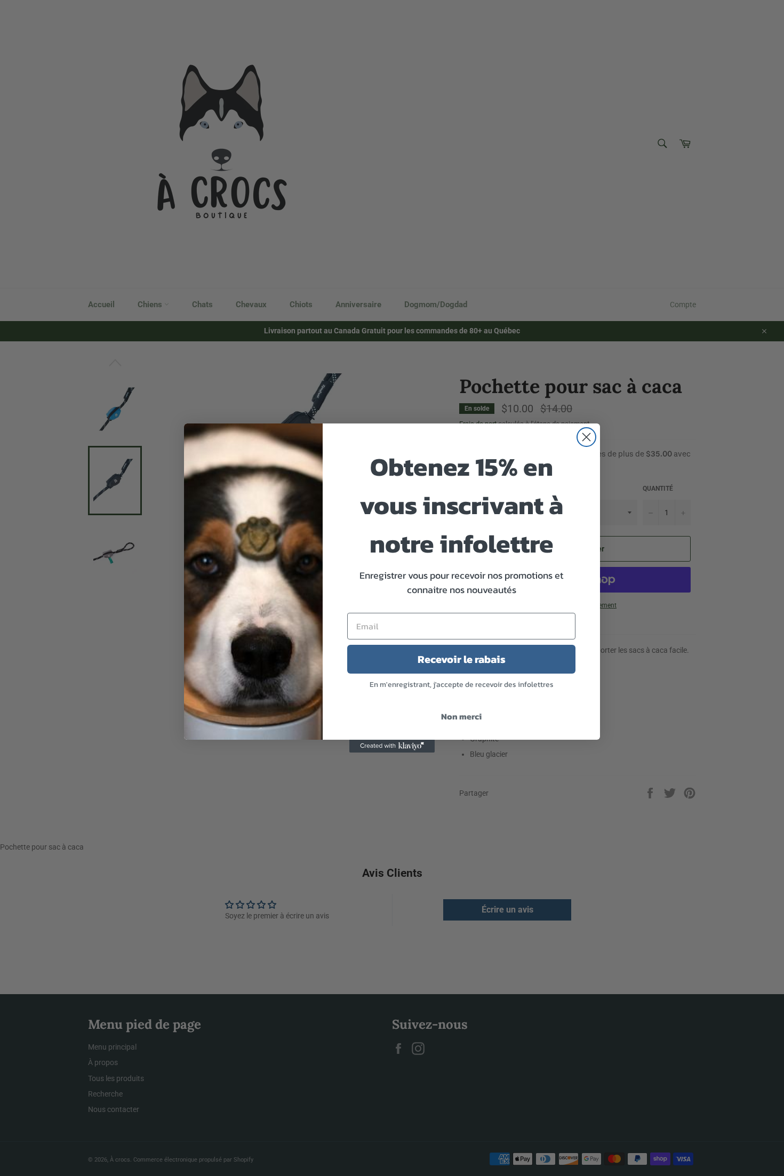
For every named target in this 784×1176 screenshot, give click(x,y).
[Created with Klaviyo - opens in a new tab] (392, 746)
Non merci (461, 716)
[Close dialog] (586, 437)
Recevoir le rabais (462, 659)
